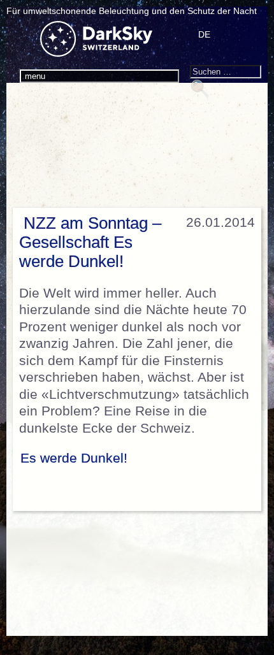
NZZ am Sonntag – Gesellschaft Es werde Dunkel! (90, 242)
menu (35, 76)
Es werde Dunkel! (73, 458)
